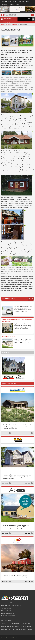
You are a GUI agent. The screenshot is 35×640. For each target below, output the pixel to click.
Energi (14, 1)
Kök (23, 1)
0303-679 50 (7, 608)
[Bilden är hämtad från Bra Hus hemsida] (17, 140)
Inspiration (14, 24)
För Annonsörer (27, 626)
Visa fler (31, 299)
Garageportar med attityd (9, 304)
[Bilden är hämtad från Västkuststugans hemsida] (17, 72)
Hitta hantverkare (6, 626)
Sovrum (12, 4)
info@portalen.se (9, 613)
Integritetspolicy (5, 629)
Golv (19, 1)
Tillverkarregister (27, 629)
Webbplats (28, 433)
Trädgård (5, 4)
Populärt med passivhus (8, 337)
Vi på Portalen (15, 623)
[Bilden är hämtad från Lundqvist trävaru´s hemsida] (17, 185)
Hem (2, 24)
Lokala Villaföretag (17, 629)
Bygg (9, 1)
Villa (17, 4)
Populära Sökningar (17, 626)
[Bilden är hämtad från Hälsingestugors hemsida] (17, 261)
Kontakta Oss (26, 623)
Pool (27, 1)
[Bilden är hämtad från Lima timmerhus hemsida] (13, 217)
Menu (29, 19)
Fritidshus (7, 24)
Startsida (3, 623)
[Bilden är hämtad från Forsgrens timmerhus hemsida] (2, 48)
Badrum (4, 1)
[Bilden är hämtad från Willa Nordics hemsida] (17, 103)
